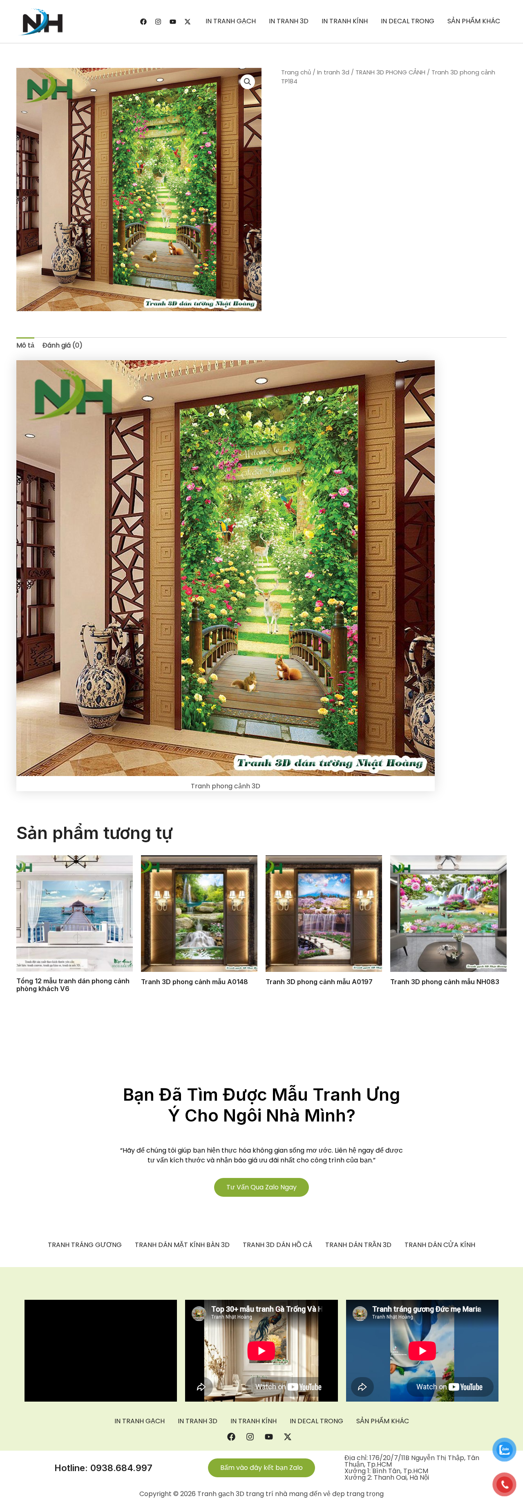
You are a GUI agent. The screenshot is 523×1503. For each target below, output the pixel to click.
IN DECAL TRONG (407, 21)
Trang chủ (296, 72)
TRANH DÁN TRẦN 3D (358, 1245)
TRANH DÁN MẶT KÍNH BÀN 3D (182, 1245)
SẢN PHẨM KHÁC (473, 21)
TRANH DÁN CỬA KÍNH (440, 1245)
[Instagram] (158, 21)
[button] (247, 81)
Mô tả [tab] (25, 345)
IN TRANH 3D (288, 21)
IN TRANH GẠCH (231, 21)
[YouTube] (173, 21)
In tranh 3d (333, 72)
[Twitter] (187, 21)
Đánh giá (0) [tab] (62, 345)
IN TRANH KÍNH (345, 21)
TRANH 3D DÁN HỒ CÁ (277, 1245)
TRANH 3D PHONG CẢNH (390, 72)
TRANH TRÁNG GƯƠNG (85, 1245)
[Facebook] (143, 21)
